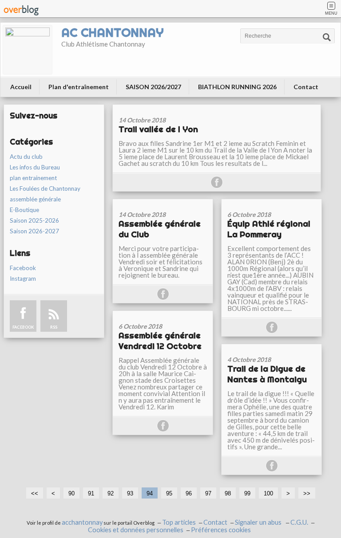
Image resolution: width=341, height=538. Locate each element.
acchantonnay (82, 522)
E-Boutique (24, 209)
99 (247, 493)
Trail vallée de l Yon (158, 129)
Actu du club (26, 156)
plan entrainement (33, 177)
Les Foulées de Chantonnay (45, 188)
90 (71, 493)
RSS (53, 327)
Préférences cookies (221, 530)
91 (91, 493)
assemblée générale (35, 199)
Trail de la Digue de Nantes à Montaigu (267, 374)
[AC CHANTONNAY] (27, 50)
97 (208, 493)
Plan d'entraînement (78, 86)
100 (268, 493)
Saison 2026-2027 (34, 231)
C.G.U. (299, 522)
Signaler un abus (259, 522)
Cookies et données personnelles (135, 530)
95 (169, 493)
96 (189, 493)
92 (110, 493)
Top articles (179, 522)
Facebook (23, 267)
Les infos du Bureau (35, 167)
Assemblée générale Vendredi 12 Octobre (160, 340)
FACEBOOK (23, 327)
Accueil (21, 86)
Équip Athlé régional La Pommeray (268, 229)
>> (306, 493)
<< (34, 493)
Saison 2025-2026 (34, 220)
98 (228, 493)
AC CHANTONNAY (112, 32)
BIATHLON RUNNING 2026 (237, 86)
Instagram (23, 278)
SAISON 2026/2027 (153, 86)
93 (130, 493)
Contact (305, 86)
